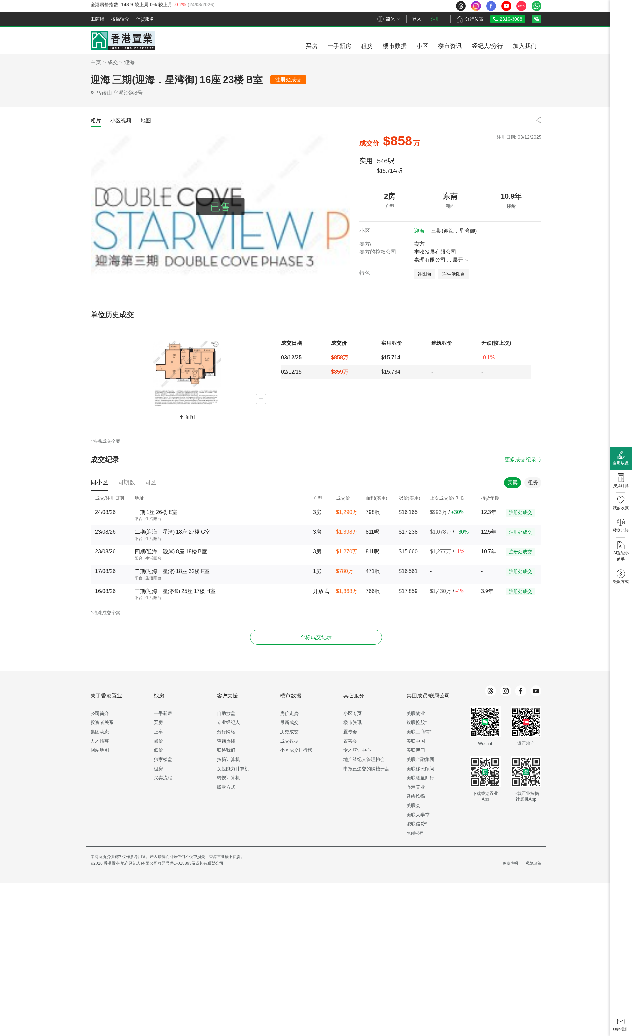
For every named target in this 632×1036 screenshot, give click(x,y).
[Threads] (490, 690)
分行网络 (226, 731)
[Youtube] (535, 690)
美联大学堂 (418, 814)
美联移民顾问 (420, 768)
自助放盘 (226, 713)
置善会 (350, 741)
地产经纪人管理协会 (364, 759)
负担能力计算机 (233, 768)
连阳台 (425, 274)
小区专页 (352, 713)
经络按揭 (416, 796)
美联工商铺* (419, 731)
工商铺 (97, 19)
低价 (158, 750)
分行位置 (474, 19)
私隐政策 (533, 863)
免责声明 (510, 863)
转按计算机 (228, 777)
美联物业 (416, 713)
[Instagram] (505, 690)
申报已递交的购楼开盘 (366, 768)
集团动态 (100, 731)
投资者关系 (102, 722)
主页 (96, 62)
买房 (158, 722)
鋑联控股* (417, 722)
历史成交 (289, 731)
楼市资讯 (352, 722)
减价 (158, 741)
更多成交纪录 (520, 459)
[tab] (96, 121)
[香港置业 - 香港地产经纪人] (123, 40)
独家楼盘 (163, 759)
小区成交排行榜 (296, 750)
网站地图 (100, 750)
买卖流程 (163, 777)
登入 (416, 19)
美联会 (413, 805)
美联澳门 (416, 750)
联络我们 (226, 750)
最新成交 (289, 722)
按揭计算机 (228, 759)
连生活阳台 (453, 274)
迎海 (129, 62)
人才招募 (100, 741)
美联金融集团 (420, 759)
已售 (220, 206)
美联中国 (416, 741)
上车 (158, 731)
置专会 (350, 731)
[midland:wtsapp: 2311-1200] (536, 6)
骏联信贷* (417, 823)
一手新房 (163, 713)
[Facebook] (520, 690)
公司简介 (100, 713)
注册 (435, 19)
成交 (112, 62)
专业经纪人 (228, 722)
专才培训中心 (357, 750)
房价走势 (289, 713)
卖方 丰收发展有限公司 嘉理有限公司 (438, 252)
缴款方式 (226, 787)
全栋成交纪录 (316, 637)
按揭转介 (120, 19)
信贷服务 (145, 19)
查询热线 (226, 741)
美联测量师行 (420, 777)
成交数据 (289, 741)
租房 (158, 768)
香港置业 (416, 787)
